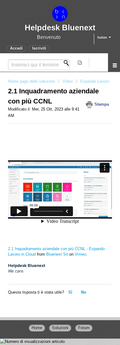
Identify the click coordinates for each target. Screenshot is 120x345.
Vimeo (80, 254)
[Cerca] (68, 63)
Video (67, 81)
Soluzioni (60, 327)
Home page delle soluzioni (32, 81)
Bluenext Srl (57, 254)
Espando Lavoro (94, 81)
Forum (84, 327)
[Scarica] (49, 169)
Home (37, 327)
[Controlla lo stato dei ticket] (81, 62)
